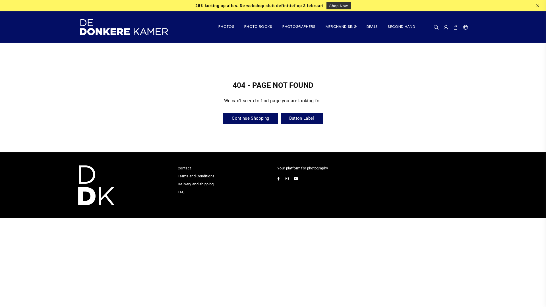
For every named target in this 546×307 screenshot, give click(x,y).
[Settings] (464, 27)
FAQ (181, 192)
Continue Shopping (250, 118)
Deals (372, 26)
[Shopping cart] (456, 27)
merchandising (341, 26)
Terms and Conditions (196, 176)
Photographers (299, 26)
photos (226, 26)
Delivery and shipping (196, 184)
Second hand (401, 26)
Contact (184, 168)
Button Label (301, 118)
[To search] (436, 27)
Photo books (258, 26)
